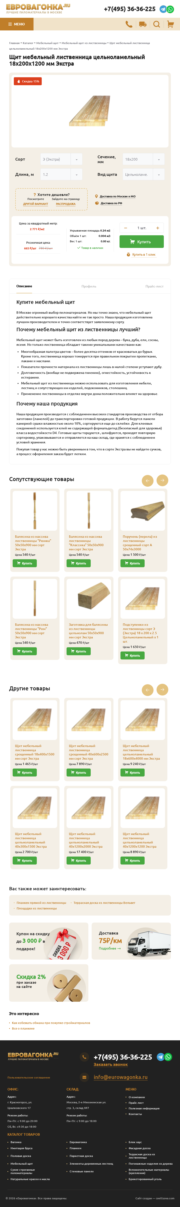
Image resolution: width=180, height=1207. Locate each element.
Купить (144, 241)
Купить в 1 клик (143, 254)
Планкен (75, 1148)
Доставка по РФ (111, 203)
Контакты (135, 1113)
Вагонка (16, 1142)
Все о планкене (23, 1028)
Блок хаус (135, 1142)
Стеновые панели (82, 1171)
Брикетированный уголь (145, 1179)
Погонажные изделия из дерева (150, 1163)
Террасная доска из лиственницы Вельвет (104, 902)
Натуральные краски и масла (30, 1179)
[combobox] (61, 159)
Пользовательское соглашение (29, 1077)
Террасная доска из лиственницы (142, 1156)
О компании (137, 1097)
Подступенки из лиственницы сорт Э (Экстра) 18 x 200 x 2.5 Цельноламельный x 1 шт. (140, 633)
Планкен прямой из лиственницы (41, 902)
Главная (14, 42)
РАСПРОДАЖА (65, 203)
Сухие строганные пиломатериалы (23, 1171)
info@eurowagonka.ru (121, 1077)
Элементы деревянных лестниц (91, 1163)
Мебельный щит (47, 42)
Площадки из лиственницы (37, 908)
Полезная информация (144, 1108)
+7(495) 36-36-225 (130, 8)
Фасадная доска (139, 1148)
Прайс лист (136, 1102)
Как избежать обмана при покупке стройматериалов (51, 1022)
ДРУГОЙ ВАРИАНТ (35, 203)
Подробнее (107, 948)
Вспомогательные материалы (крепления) (149, 1171)
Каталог (28, 42)
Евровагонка (78, 1142)
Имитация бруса (21, 1148)
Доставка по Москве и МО (117, 196)
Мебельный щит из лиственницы (84, 42)
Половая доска (21, 1155)
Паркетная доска (81, 1155)
